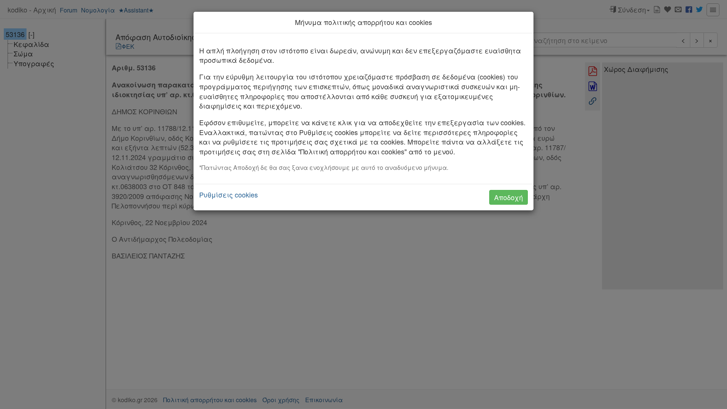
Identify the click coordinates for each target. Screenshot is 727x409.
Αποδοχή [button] (508, 197)
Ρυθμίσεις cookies (228, 194)
